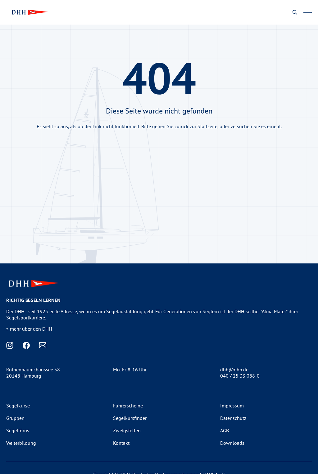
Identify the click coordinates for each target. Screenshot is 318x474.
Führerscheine (128, 405)
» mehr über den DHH (29, 329)
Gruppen (15, 418)
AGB (224, 430)
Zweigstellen (127, 430)
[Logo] (29, 12)
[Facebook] (26, 345)
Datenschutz (233, 418)
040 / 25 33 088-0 (240, 376)
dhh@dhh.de (234, 369)
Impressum (232, 405)
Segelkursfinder (130, 418)
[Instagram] (9, 345)
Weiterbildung (21, 443)
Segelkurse (18, 405)
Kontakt (121, 443)
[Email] (42, 345)
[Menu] (307, 12)
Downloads (232, 443)
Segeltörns (17, 430)
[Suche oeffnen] (295, 12)
